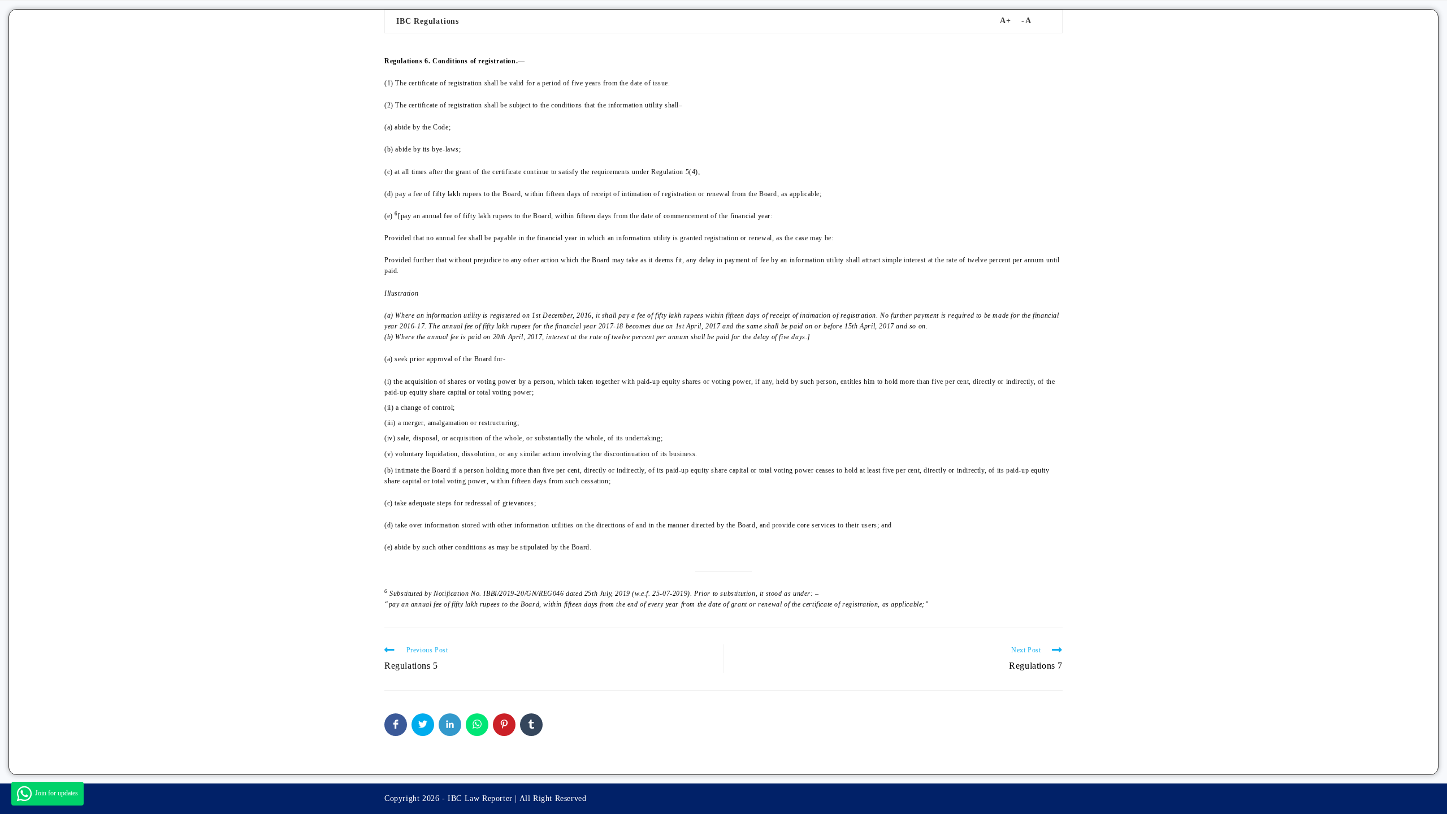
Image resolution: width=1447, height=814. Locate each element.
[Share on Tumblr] (531, 724)
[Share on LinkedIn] (450, 724)
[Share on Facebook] (395, 724)
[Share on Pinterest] (504, 724)
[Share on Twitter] (422, 724)
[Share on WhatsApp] (477, 724)
